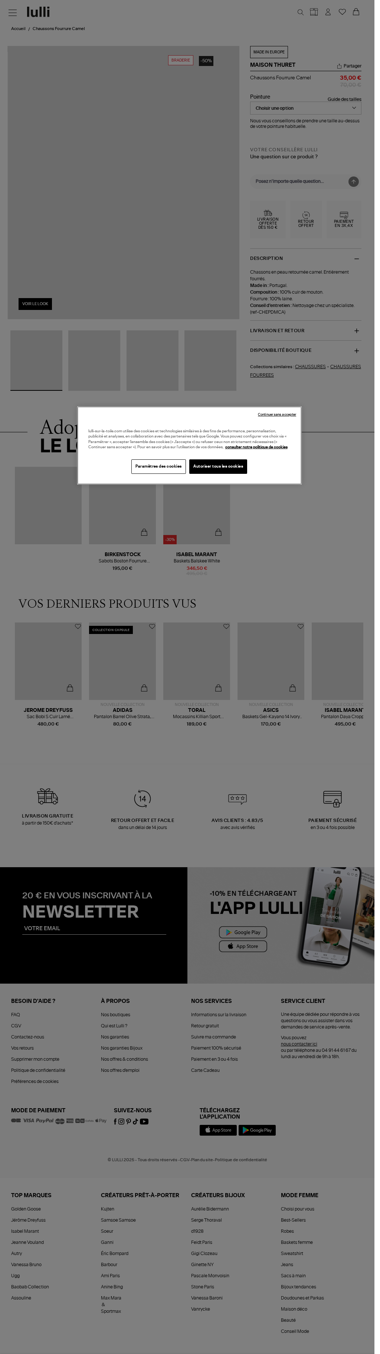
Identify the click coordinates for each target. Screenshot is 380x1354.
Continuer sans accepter (277, 414)
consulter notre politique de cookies (256, 447)
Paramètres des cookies (158, 466)
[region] (189, 445)
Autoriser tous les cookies (218, 466)
